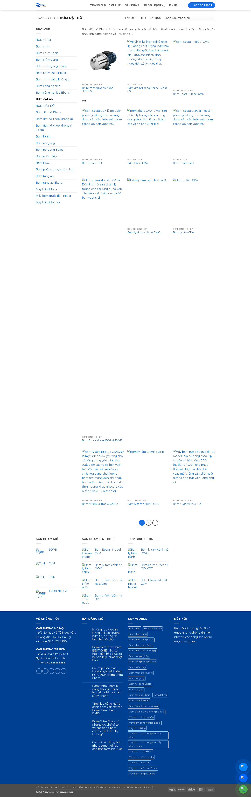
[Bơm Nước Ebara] (48, 5)
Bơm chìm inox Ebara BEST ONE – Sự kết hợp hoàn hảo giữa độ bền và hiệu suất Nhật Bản (107, 654)
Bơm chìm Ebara (47, 53)
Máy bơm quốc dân (139, 762)
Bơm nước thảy (46, 156)
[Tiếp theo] (155, 523)
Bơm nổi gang (45, 143)
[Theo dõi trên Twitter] (51, 671)
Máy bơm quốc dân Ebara (53, 195)
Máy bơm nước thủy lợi (141, 757)
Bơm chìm (43, 46)
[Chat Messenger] (243, 767)
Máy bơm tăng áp (48, 202)
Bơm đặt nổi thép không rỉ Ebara (54, 128)
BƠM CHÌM (43, 39)
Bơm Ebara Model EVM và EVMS (102, 440)
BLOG (148, 5)
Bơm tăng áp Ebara (49, 182)
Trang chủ (45, 18)
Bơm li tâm (43, 136)
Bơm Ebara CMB (183, 163)
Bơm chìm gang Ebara (51, 66)
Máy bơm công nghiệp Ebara (145, 723)
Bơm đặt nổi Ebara (48, 112)
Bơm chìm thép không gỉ (53, 79)
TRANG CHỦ (98, 5)
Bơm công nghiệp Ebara (52, 92)
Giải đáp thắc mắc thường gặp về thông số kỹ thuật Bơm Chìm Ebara (107, 673)
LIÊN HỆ (173, 5)
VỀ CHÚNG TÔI (44, 787)
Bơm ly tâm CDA (183, 232)
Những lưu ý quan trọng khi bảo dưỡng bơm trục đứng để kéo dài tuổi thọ (106, 634)
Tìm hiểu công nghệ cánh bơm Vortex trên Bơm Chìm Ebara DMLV (107, 708)
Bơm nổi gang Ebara (50, 149)
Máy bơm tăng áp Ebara (142, 773)
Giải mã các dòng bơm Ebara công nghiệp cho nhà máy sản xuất (107, 745)
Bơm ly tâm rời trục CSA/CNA (100, 503)
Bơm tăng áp (45, 176)
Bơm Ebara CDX (92, 163)
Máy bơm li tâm (137, 728)
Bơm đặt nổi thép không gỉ (54, 119)
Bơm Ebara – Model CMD (188, 93)
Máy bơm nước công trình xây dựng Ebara (145, 744)
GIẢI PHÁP (100, 787)
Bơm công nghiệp (48, 86)
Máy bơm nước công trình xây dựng (145, 735)
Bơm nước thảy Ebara (141, 672)
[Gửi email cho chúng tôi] (57, 671)
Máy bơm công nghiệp (141, 717)
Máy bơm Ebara (46, 189)
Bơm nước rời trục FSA (187, 503)
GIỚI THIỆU (115, 5)
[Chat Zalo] (243, 778)
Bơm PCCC (43, 162)
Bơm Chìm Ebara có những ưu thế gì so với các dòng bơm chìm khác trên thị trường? (105, 728)
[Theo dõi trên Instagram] (45, 671)
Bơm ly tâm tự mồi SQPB (143, 503)
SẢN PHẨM (132, 5)
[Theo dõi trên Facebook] (39, 671)
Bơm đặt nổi (44, 99)
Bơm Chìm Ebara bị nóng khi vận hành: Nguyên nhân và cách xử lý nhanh (107, 690)
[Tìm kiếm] (184, 5)
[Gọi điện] (243, 789)
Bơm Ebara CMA (137, 163)
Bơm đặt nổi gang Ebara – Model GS (147, 89)
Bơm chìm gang (47, 59)
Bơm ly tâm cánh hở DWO (144, 232)
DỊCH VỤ (159, 5)
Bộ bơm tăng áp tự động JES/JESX (97, 89)
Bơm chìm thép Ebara (51, 72)
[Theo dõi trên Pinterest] (63, 671)
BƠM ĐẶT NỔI (45, 105)
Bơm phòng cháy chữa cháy (55, 169)
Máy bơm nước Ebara (140, 751)
